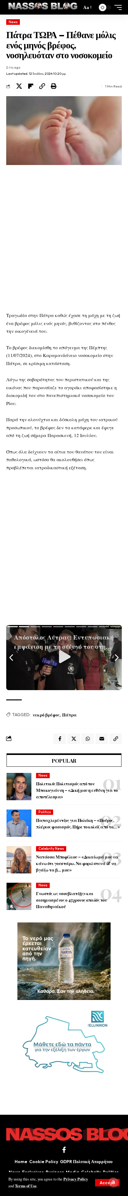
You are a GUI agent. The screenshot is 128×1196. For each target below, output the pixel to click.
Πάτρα (69, 715)
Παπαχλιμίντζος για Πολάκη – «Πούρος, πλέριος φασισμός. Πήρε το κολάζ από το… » (78, 823)
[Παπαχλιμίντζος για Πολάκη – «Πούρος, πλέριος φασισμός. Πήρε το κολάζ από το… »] (19, 823)
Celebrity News (51, 848)
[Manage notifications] (113, 1182)
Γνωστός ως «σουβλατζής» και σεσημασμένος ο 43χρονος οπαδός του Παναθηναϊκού (71, 899)
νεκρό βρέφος (46, 715)
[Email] (101, 739)
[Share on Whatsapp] (87, 739)
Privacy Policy (75, 1179)
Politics (45, 812)
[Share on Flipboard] (30, 86)
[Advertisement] (64, 238)
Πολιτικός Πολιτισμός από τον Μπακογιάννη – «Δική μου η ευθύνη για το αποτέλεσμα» (77, 790)
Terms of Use (26, 1186)
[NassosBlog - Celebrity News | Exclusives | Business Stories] (43, 7)
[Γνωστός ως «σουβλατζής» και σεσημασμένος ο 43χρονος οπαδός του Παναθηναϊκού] (19, 896)
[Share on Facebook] (59, 739)
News (13, 22)
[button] (107, 1182)
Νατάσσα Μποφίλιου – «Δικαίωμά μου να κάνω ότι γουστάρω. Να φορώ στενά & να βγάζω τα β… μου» (77, 863)
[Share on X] (19, 86)
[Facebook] (64, 1150)
